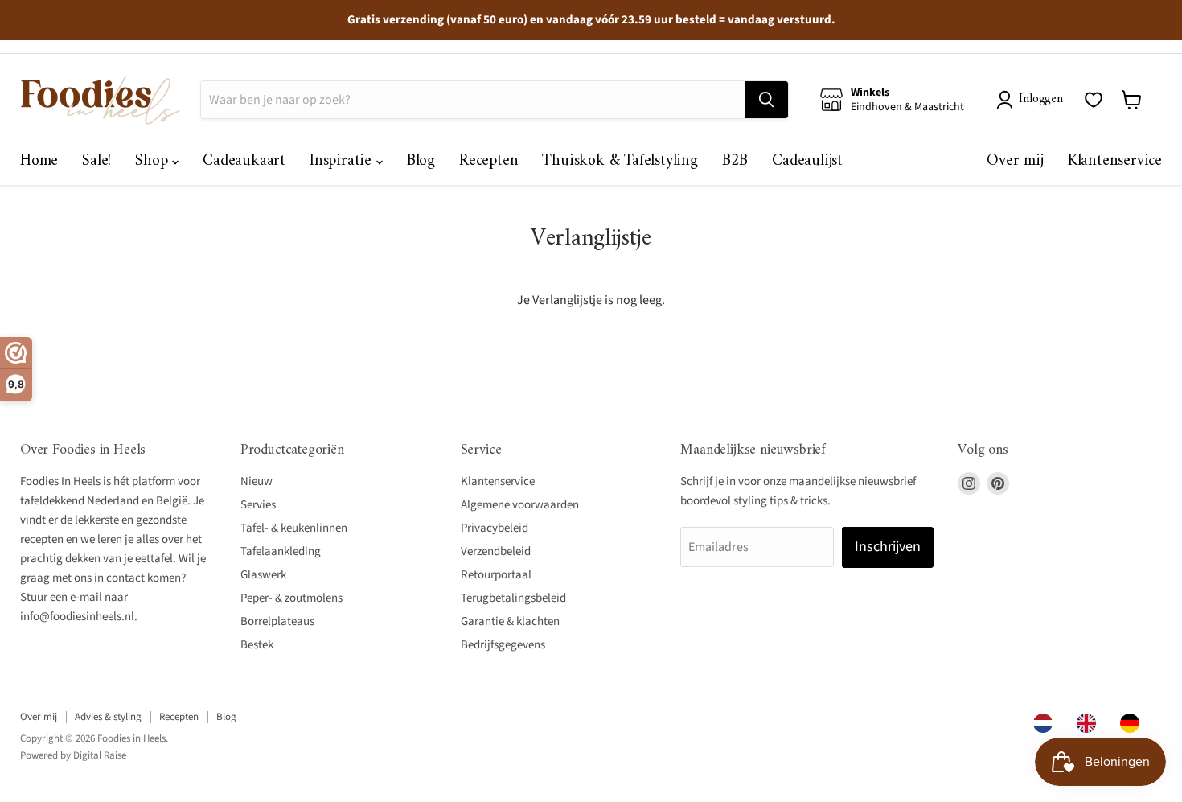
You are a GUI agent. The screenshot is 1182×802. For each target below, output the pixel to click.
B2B (735, 161)
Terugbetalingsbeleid (513, 598)
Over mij (1015, 161)
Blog (421, 161)
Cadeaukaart (244, 161)
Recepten (488, 161)
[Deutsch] (1133, 723)
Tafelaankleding (280, 551)
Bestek (256, 644)
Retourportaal (496, 574)
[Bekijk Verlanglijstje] (1094, 100)
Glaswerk (263, 574)
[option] (1090, 723)
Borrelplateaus (277, 621)
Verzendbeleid (496, 551)
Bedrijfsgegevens (503, 644)
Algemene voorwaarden (520, 504)
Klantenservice (1115, 161)
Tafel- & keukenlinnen (293, 528)
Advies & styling (108, 716)
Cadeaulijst (807, 161)
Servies (258, 504)
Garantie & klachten (510, 621)
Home (39, 161)
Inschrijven (888, 547)
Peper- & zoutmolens (291, 598)
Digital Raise (99, 755)
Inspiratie (343, 161)
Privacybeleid (494, 528)
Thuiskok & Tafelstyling (619, 161)
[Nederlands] (1047, 723)
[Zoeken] (766, 99)
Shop (153, 161)
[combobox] (1047, 723)
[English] (1090, 723)
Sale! (96, 161)
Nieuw (256, 481)
